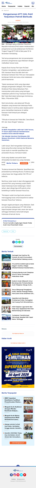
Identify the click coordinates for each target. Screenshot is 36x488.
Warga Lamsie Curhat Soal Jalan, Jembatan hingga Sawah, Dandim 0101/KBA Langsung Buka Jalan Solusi (13, 426)
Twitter (22, 477)
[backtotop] (18, 466)
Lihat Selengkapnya (17, 442)
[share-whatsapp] (19, 242)
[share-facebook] (13, 242)
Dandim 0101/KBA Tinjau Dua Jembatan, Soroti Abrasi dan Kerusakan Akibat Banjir (13, 435)
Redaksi (13, 479)
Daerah (27, 6)
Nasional (5, 231)
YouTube (26, 477)
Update (24, 163)
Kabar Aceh (7, 338)
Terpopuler (11, 6)
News (4, 329)
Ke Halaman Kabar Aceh (18, 343)
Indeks (20, 6)
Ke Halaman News (17, 333)
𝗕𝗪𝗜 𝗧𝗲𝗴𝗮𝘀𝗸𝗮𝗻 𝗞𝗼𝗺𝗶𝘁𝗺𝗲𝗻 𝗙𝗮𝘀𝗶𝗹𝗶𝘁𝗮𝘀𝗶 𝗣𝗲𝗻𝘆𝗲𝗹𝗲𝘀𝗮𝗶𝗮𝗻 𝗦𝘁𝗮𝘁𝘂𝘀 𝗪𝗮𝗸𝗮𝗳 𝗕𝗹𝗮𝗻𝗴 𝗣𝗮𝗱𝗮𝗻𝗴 (13, 400)
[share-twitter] (16, 242)
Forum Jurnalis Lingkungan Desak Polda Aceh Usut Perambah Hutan (17, 224)
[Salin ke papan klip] (22, 242)
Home (4, 6)
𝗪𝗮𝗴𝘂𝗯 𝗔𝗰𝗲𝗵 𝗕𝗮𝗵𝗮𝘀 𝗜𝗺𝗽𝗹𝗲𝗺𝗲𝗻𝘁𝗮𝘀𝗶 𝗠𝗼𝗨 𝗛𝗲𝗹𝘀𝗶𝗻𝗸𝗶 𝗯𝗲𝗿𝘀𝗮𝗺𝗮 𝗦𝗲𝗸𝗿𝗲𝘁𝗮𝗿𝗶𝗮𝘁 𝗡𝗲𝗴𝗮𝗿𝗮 (12, 417)
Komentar (19, 246)
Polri (13, 231)
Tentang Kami (21, 479)
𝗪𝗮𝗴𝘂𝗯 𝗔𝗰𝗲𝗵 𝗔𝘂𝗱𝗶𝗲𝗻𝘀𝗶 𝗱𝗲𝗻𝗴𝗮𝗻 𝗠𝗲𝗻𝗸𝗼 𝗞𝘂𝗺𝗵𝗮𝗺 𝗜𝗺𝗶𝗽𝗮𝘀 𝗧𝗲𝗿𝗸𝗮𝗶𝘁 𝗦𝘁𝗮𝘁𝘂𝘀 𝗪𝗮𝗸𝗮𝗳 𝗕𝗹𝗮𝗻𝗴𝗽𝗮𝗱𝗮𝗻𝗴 (13, 409)
